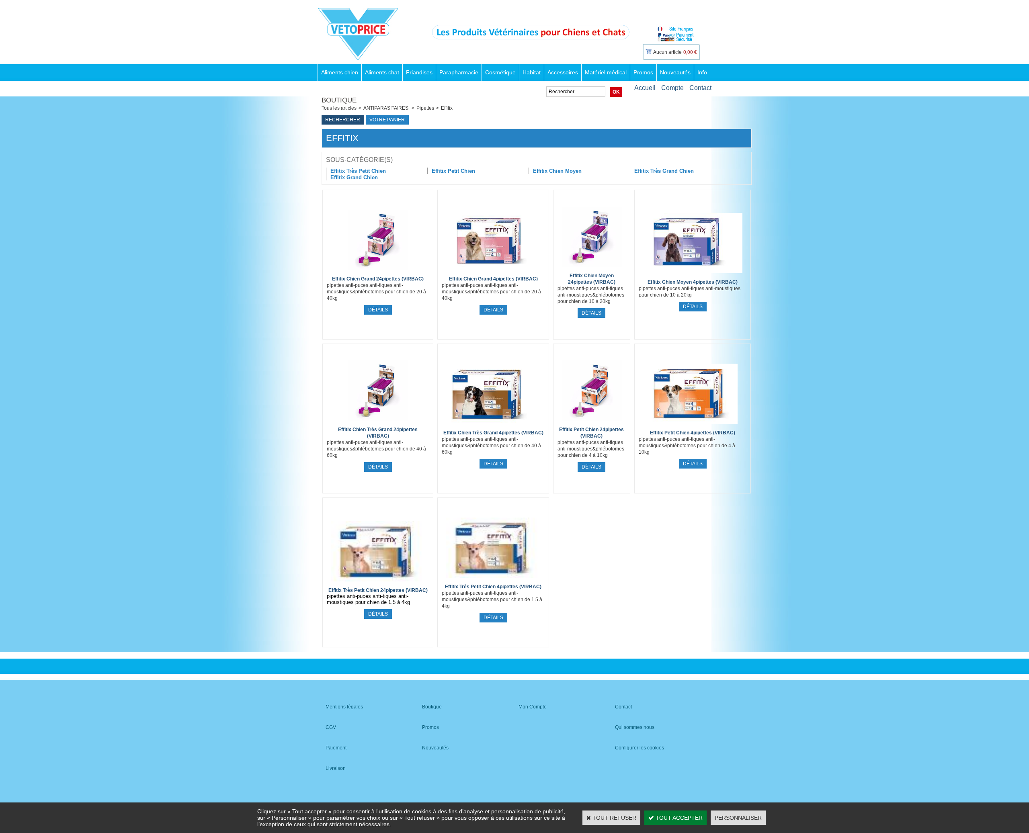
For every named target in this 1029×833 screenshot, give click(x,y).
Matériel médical (606, 72)
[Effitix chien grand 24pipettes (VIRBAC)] (378, 272)
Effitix (447, 108)
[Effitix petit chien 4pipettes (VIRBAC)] (692, 426)
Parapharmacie (458, 72)
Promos (643, 72)
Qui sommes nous (634, 727)
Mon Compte (533, 707)
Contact (700, 87)
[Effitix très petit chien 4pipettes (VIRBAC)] (493, 580)
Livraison (336, 768)
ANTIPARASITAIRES (386, 108)
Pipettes (425, 108)
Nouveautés (675, 72)
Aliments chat (382, 72)
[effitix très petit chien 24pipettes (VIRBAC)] (378, 583)
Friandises (419, 72)
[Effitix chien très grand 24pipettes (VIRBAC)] (378, 423)
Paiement (336, 748)
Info (702, 72)
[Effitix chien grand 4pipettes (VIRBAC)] (493, 272)
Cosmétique (500, 72)
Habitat (532, 72)
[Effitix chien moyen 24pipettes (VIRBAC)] (592, 269)
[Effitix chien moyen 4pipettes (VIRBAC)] (693, 275)
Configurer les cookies (639, 748)
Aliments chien (339, 72)
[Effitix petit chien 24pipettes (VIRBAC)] (592, 423)
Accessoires (562, 72)
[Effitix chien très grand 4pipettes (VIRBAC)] (493, 426)
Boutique (432, 707)
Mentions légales (344, 707)
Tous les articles (339, 108)
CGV (331, 727)
